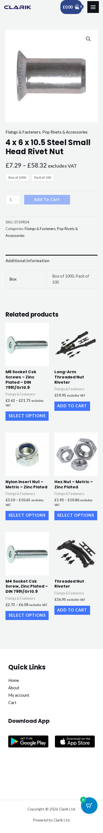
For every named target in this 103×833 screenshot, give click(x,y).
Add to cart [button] (72, 405)
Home (13, 680)
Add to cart (47, 199)
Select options (27, 415)
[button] (88, 39)
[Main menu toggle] (93, 7)
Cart (12, 702)
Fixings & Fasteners (23, 132)
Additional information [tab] (27, 260)
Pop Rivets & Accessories (65, 132)
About (14, 687)
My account (18, 695)
